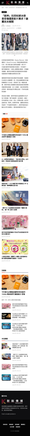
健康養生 (23, 424)
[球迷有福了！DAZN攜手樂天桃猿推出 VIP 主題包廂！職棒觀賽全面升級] (15, 173)
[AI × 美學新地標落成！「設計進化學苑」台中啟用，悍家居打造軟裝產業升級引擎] (15, 149)
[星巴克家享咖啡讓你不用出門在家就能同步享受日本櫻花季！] (15, 222)
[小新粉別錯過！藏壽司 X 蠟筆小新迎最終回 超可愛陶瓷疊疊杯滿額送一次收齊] (15, 246)
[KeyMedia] (15, 2)
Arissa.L (9, 25)
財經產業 (11, 424)
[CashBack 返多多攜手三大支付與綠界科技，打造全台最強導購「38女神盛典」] (6, 316)
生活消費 (12, 427)
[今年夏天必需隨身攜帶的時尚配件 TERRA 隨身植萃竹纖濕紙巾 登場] (15, 125)
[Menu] (3, 3)
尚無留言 (19, 28)
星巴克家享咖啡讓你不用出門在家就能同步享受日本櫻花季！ (19, 305)
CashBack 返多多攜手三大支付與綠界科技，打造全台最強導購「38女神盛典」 (19, 315)
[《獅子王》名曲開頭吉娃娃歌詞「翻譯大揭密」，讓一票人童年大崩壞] (15, 198)
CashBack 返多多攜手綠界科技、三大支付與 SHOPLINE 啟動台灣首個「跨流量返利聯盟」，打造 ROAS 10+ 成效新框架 (19, 327)
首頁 (3, 7)
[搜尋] (27, 3)
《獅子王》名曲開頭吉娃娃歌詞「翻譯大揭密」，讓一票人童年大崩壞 (20, 356)
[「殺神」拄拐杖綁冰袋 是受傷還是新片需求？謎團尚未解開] (15, 42)
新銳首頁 (5, 424)
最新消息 (4, 288)
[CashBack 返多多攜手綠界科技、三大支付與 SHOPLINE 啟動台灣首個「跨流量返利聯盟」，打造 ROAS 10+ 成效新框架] (6, 326)
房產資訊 (18, 427)
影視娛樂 (4, 12)
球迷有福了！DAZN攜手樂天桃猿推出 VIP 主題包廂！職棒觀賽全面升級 (20, 345)
